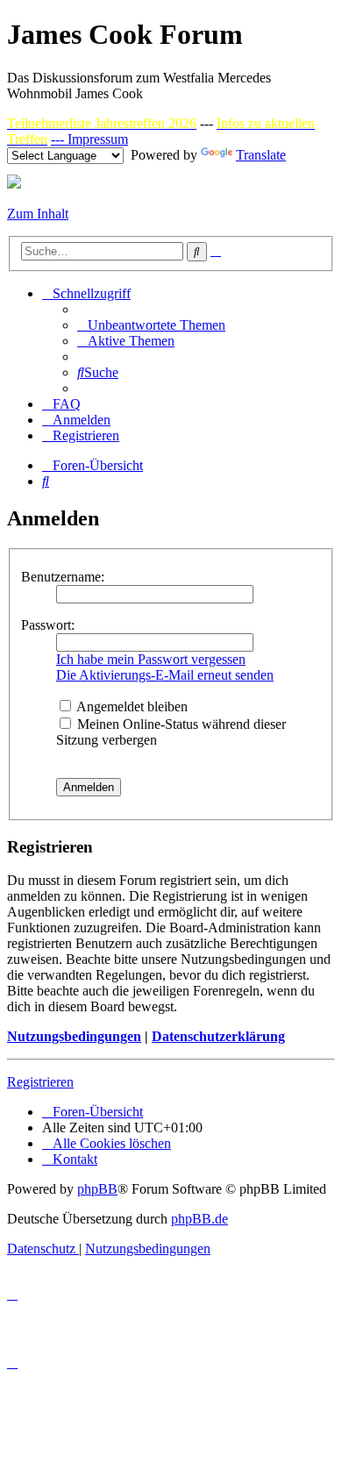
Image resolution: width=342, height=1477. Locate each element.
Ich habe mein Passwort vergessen (151, 659)
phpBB (97, 1188)
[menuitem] (151, 325)
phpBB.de (199, 1218)
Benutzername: (62, 576)
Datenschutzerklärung (218, 1036)
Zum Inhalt (37, 213)
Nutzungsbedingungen (74, 1036)
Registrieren (40, 1081)
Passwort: (48, 624)
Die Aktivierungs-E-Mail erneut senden (165, 674)
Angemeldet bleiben (131, 706)
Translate (261, 154)
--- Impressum (89, 139)
